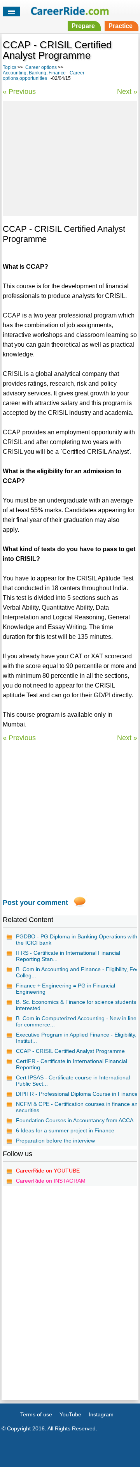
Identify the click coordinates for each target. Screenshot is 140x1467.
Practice (120, 26)
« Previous (19, 91)
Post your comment (35, 902)
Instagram (101, 1414)
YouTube (70, 1414)
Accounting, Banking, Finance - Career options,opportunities (43, 75)
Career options (41, 67)
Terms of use (36, 1414)
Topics (9, 67)
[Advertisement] (70, 157)
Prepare (83, 26)
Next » (127, 91)
